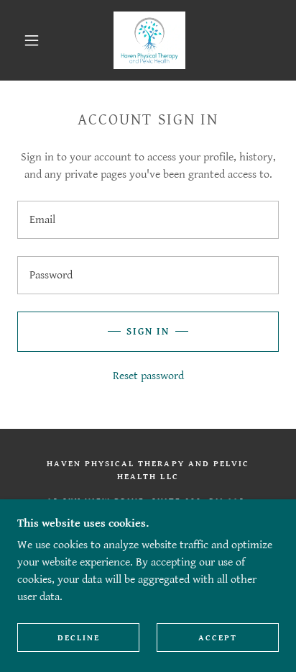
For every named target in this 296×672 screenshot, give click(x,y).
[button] (31, 40)
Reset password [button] (148, 376)
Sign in (148, 331)
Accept (217, 638)
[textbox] (148, 220)
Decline (78, 638)
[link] (149, 40)
